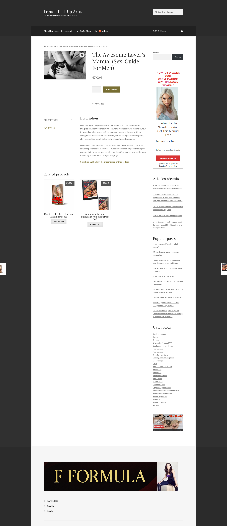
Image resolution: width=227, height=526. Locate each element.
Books (156, 337)
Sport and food (159, 402)
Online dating (159, 384)
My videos (157, 378)
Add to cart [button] (59, 222)
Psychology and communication (166, 390)
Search (156, 52)
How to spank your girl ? (163, 276)
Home (49, 46)
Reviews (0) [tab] (49, 127)
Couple (156, 340)
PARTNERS (52, 501)
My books (157, 370)
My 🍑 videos (101, 31)
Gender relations (160, 355)
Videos (156, 405)
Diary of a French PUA (162, 343)
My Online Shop (83, 31)
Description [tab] (51, 120)
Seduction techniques (162, 393)
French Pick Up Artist (64, 11)
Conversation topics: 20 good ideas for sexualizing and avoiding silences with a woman (167, 313)
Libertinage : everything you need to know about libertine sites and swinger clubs (167, 225)
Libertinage (158, 361)
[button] (82, 55)
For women (158, 349)
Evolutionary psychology (163, 346)
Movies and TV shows (162, 367)
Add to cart (111, 89)
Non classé (157, 381)
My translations (160, 375)
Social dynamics (160, 396)
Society (156, 399)
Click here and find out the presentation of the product (104, 161)
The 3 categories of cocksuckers (167, 297)
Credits (50, 506)
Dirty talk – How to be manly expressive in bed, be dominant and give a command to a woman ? (167, 197)
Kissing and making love (163, 358)
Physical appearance (162, 387)
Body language (159, 334)
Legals (50, 511)
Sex (55, 46)
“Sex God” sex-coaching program (167, 216)
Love (155, 363)
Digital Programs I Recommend (58, 31)
